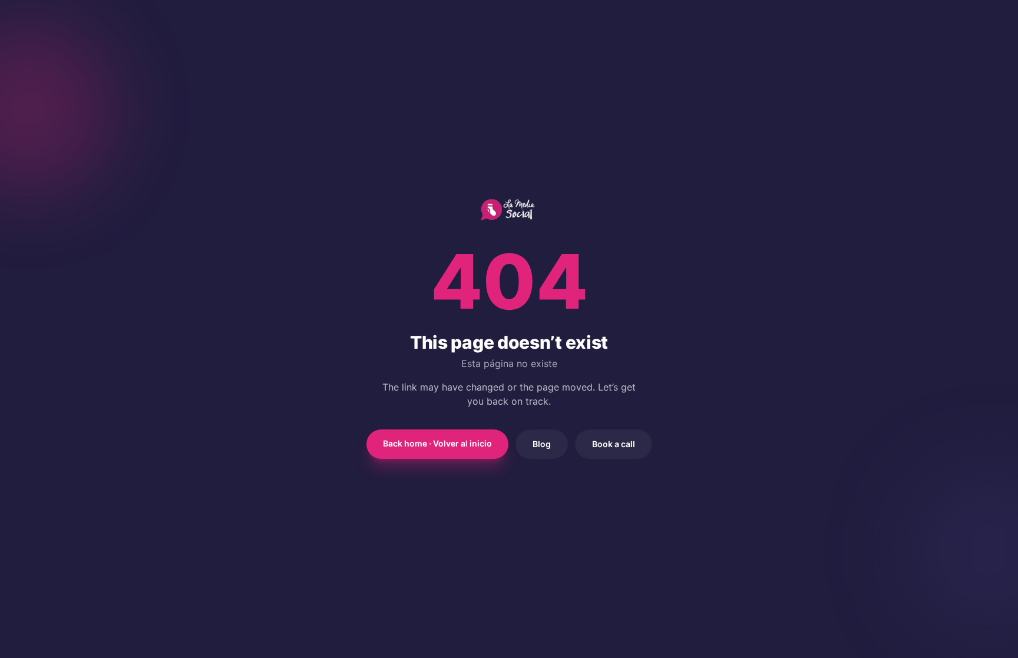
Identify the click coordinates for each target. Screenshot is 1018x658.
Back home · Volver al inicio (437, 443)
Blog (542, 444)
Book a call (613, 444)
